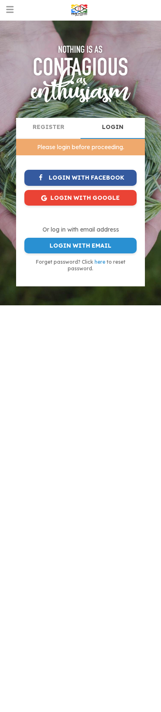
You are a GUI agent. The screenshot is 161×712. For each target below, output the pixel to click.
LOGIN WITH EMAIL (80, 245)
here (100, 262)
